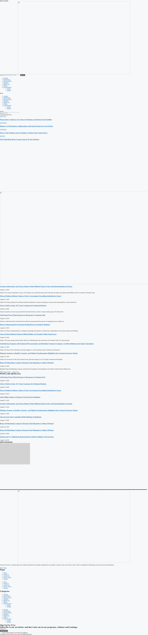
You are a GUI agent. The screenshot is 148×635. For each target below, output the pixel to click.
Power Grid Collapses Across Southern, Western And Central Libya (23, 133)
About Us (6, 574)
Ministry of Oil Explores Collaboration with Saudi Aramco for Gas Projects (26, 126)
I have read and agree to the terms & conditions (14, 632)
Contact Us (6, 576)
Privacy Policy (7, 577)
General (5, 78)
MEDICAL (6, 84)
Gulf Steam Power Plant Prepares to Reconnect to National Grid (22, 315)
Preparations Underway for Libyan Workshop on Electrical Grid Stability (26, 120)
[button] (74, 93)
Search (2, 75)
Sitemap (5, 579)
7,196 (15, 372)
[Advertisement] (51, 154)
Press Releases (7, 87)
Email (2, 629)
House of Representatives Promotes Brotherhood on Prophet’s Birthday (25, 324)
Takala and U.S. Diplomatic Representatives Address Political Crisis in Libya (27, 437)
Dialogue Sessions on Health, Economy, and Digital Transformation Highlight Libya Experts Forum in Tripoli (38, 353)
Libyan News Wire (15, 634)
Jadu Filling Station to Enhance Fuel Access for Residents (20, 397)
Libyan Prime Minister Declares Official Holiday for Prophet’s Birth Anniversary (28, 334)
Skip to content (4, 0)
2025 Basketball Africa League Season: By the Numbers (19, 139)
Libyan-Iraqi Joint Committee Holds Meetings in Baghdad (20, 417)
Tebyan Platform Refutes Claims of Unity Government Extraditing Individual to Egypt (30, 296)
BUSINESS (6, 79)
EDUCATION (7, 81)
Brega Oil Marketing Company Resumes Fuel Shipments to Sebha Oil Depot (27, 363)
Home (5, 573)
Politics (5, 85)
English (9, 90)
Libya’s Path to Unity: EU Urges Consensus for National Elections (23, 305)
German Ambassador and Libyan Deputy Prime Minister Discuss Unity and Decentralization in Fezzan (36, 286)
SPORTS (5, 82)
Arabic (9, 89)
